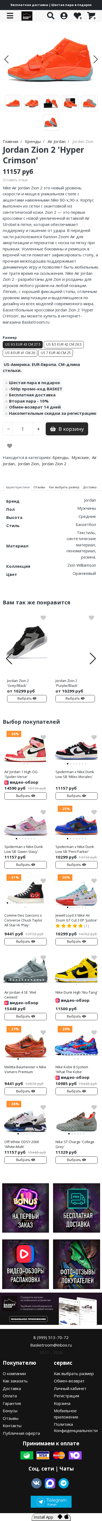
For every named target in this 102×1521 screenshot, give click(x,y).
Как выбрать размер (74, 1373)
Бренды (60, 457)
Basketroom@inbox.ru (51, 1345)
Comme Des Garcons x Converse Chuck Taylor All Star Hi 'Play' (23, 920)
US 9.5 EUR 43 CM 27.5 (23, 344)
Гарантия (12, 1403)
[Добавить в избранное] (10, 445)
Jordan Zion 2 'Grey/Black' (18, 683)
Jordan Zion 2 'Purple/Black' (66, 683)
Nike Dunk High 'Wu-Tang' (76, 992)
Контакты (12, 1425)
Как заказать (15, 1380)
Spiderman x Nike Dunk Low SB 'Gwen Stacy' (23, 849)
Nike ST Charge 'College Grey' (74, 1144)
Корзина (62, 1403)
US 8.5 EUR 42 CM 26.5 (64, 344)
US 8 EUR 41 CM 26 (20, 352)
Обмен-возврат (69, 1380)
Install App (46, 1517)
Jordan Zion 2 (54, 463)
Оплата (10, 1395)
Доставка (12, 1388)
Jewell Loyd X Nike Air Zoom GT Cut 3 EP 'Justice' (76, 918)
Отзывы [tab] (39, 487)
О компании (14, 1373)
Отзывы (10, 1418)
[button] (6, 59)
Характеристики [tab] (18, 487)
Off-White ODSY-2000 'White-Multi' (21, 1144)
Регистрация (66, 1395)
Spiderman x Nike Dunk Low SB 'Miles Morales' (74, 774)
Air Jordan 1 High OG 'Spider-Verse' (21, 774)
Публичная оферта (21, 1433)
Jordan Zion (28, 463)
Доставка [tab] (90, 487)
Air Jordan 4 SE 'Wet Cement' (20, 995)
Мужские (80, 457)
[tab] (7, 759)
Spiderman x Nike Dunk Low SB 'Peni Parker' (74, 849)
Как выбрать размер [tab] (64, 487)
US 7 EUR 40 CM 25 (56, 352)
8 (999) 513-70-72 (51, 1337)
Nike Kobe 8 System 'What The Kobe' (71, 1069)
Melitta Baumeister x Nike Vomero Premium (25, 1069)
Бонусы (10, 1410)
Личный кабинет (70, 1388)
